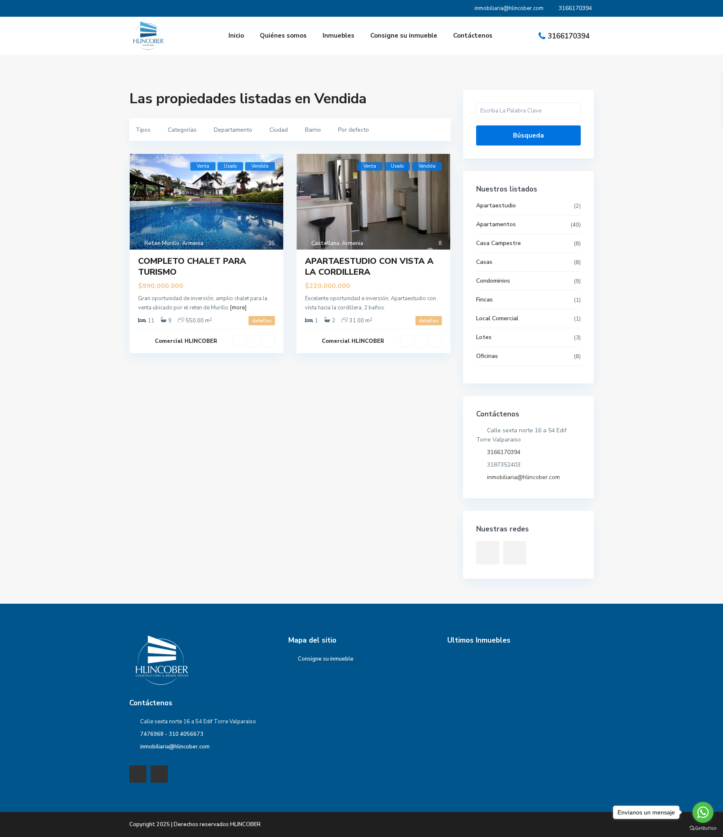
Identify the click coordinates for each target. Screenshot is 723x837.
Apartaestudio (496, 205)
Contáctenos (472, 35)
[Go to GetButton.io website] (703, 828)
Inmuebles (338, 35)
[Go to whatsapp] (702, 812)
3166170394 (569, 36)
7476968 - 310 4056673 (171, 734)
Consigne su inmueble (403, 35)
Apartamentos (496, 224)
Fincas (484, 300)
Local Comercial (497, 318)
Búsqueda (528, 135)
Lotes (484, 337)
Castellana (325, 243)
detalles (262, 320)
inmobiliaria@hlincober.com (523, 477)
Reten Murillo (161, 243)
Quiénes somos (283, 35)
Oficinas (487, 356)
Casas (484, 262)
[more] (238, 307)
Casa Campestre (498, 243)
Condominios (493, 281)
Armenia (192, 243)
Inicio (236, 35)
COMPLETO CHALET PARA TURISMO (192, 266)
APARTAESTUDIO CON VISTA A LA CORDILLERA (369, 266)
